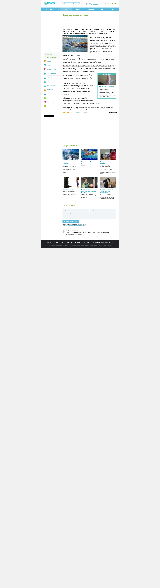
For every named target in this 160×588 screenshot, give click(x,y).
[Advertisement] (89, 23)
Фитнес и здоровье (51, 102)
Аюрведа (49, 61)
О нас (62, 242)
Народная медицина (52, 85)
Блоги (49, 242)
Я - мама (49, 106)
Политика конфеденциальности (103, 242)
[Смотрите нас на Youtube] (107, 3)
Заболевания (50, 9)
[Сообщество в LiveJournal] (108, 3)
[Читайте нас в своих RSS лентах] (112, 3)
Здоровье (49, 77)
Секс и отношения (51, 97)
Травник (77, 9)
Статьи (65, 9)
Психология (50, 89)
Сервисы (113, 9)
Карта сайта (86, 242)
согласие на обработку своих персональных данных (73, 225)
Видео (102, 9)
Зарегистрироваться (93, 4)
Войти (90, 3)
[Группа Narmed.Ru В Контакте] (101, 3)
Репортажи (49, 93)
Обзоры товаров (51, 57)
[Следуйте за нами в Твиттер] (105, 3)
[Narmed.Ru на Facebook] (103, 3)
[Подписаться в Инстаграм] (115, 3)
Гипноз (48, 65)
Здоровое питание (51, 73)
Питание (55, 242)
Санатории (90, 9)
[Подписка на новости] (114, 3)
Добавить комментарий (70, 221)
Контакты (70, 242)
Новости (49, 54)
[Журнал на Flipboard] (110, 3)
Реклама (77, 242)
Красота (49, 81)
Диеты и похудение (51, 69)
